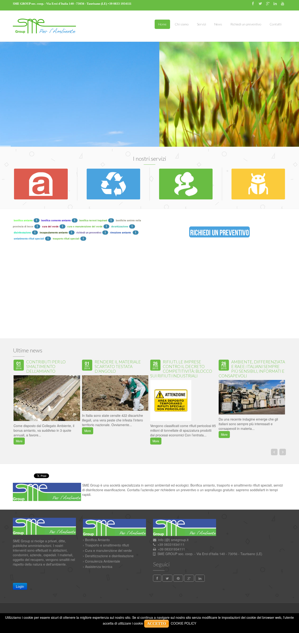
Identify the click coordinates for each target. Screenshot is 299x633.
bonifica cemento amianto (56, 220)
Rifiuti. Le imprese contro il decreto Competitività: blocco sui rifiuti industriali (181, 368)
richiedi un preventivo (88, 232)
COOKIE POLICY (183, 623)
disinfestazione (22, 232)
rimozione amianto (121, 232)
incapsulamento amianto (54, 232)
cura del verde (50, 226)
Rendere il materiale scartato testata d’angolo (118, 366)
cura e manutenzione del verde (85, 226)
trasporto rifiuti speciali (66, 238)
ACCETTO (156, 623)
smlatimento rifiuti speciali (29, 238)
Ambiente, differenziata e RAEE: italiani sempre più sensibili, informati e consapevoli (252, 368)
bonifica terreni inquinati (93, 220)
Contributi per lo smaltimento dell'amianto (46, 366)
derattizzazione (119, 226)
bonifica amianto (23, 220)
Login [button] (20, 586)
